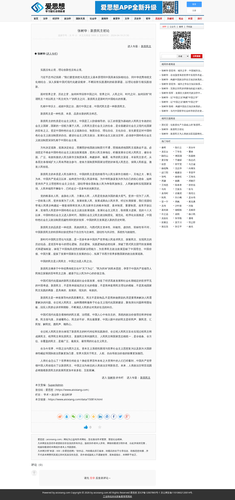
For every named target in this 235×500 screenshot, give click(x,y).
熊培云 (192, 193)
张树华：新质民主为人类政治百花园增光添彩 (183, 133)
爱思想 (56, 8)
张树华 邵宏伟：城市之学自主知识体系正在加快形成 (187, 83)
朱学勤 (178, 218)
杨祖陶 (164, 168)
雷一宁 (164, 201)
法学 (45, 18)
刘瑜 (191, 205)
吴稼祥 (192, 209)
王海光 (192, 176)
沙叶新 (178, 205)
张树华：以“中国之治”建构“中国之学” (179, 101)
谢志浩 (164, 226)
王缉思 (164, 184)
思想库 (158, 18)
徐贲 (163, 164)
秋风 (163, 197)
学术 (46, 394)
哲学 (148, 18)
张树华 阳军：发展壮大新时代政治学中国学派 (184, 92)
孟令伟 (192, 197)
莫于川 (178, 222)
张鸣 (163, 176)
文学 (127, 18)
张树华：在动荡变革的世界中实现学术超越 (182, 74)
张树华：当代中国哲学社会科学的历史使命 (182, 110)
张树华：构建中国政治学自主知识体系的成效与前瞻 (187, 79)
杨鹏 (177, 180)
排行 (200, 18)
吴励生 (164, 218)
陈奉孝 (178, 184)
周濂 (163, 180)
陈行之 (178, 147)
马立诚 (192, 164)
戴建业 (178, 172)
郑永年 (192, 147)
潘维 (191, 218)
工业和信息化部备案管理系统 (117, 496)
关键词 (170, 18)
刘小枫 (178, 197)
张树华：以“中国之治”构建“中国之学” (179, 97)
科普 (190, 18)
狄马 (191, 189)
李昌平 (192, 172)
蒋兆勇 (192, 201)
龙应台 (164, 151)
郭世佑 (192, 184)
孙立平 (178, 226)
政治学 (67, 18)
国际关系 (80, 18)
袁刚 (177, 214)
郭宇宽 (178, 164)
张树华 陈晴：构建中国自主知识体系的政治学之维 (186, 106)
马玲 (163, 189)
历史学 (137, 18)
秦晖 (163, 147)
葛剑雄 (164, 209)
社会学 (93, 18)
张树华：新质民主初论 (172, 129)
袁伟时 (164, 193)
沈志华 (178, 168)
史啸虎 (178, 193)
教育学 (116, 18)
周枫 (177, 201)
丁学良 (178, 151)
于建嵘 (178, 159)
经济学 (56, 18)
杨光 (191, 226)
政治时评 (67, 394)
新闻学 (105, 18)
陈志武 (192, 159)
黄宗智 (164, 159)
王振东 (178, 189)
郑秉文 (164, 222)
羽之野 (192, 222)
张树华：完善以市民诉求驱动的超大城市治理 (183, 88)
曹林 (191, 151)
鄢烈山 (164, 155)
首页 (36, 18)
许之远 (164, 214)
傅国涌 (178, 155)
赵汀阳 (164, 172)
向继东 (192, 168)
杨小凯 (192, 214)
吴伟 (163, 205)
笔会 (181, 18)
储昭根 (178, 209)
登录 (92, 478)
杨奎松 (178, 176)
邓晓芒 (192, 180)
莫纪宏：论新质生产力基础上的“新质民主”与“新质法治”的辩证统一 (194, 124)
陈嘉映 (192, 155)
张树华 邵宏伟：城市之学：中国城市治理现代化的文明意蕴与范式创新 (196, 70)
